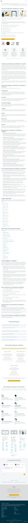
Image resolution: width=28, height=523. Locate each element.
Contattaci (24, 521)
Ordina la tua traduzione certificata (13, 380)
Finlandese (4, 221)
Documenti (2, 510)
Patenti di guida (5, 250)
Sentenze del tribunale (6, 253)
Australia (7, 446)
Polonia (7, 450)
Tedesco (4, 204)
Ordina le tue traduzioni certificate (6, 316)
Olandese (4, 212)
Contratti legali (5, 238)
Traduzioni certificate (4, 508)
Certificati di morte (5, 247)
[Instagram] (14, 519)
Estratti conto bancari (6, 252)
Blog (14, 508)
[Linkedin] (16, 519)
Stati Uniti (7, 445)
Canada (3, 446)
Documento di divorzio (6, 249)
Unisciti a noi (3, 515)
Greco (4, 210)
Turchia (3, 450)
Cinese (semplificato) (21, 442)
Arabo (4, 213)
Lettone (24, 441)
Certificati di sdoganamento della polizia (8, 241)
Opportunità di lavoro (4, 516)
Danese (20, 443)
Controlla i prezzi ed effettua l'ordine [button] (8, 39)
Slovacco (21, 445)
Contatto (2, 517)
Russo (4, 209)
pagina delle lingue (4, 200)
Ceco (3, 218)
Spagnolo (4, 215)
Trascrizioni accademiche (6, 235)
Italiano (4, 207)
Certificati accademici (12, 445)
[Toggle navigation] (26, 1)
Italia (2, 445)
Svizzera (7, 449)
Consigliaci (2, 514)
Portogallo (3, 449)
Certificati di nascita (5, 232)
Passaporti (4, 244)
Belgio (3, 448)
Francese (4, 206)
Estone (4, 224)
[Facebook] (12, 519)
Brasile (6, 448)
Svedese (4, 216)
